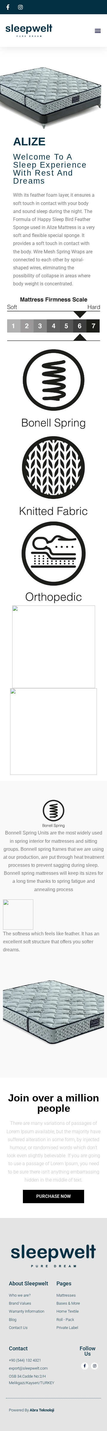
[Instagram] (94, 1366)
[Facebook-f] (84, 1366)
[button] (98, 30)
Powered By (31, 1410)
